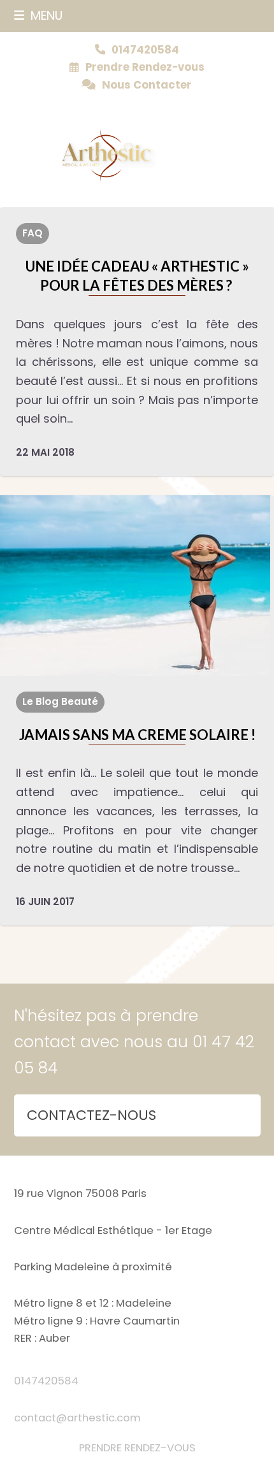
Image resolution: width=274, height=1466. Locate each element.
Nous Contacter (147, 85)
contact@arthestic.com (77, 1418)
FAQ (32, 233)
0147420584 (46, 1381)
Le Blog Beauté (60, 701)
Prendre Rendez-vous (145, 67)
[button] (38, 15)
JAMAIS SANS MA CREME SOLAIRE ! (137, 734)
